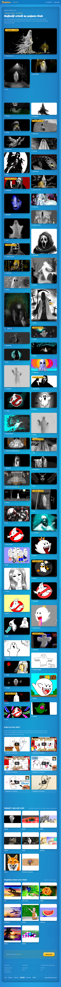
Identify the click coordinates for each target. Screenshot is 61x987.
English (10, 977)
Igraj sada (56, 2)
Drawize (6, 10)
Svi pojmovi (49, 2)
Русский (28, 977)
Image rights (7, 972)
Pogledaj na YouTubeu (11, 753)
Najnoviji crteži (8, 967)
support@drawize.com (50, 977)
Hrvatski (22, 977)
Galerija (11, 10)
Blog (23, 970)
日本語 (34, 977)
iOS (41, 970)
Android (43, 967)
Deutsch (16, 977)
